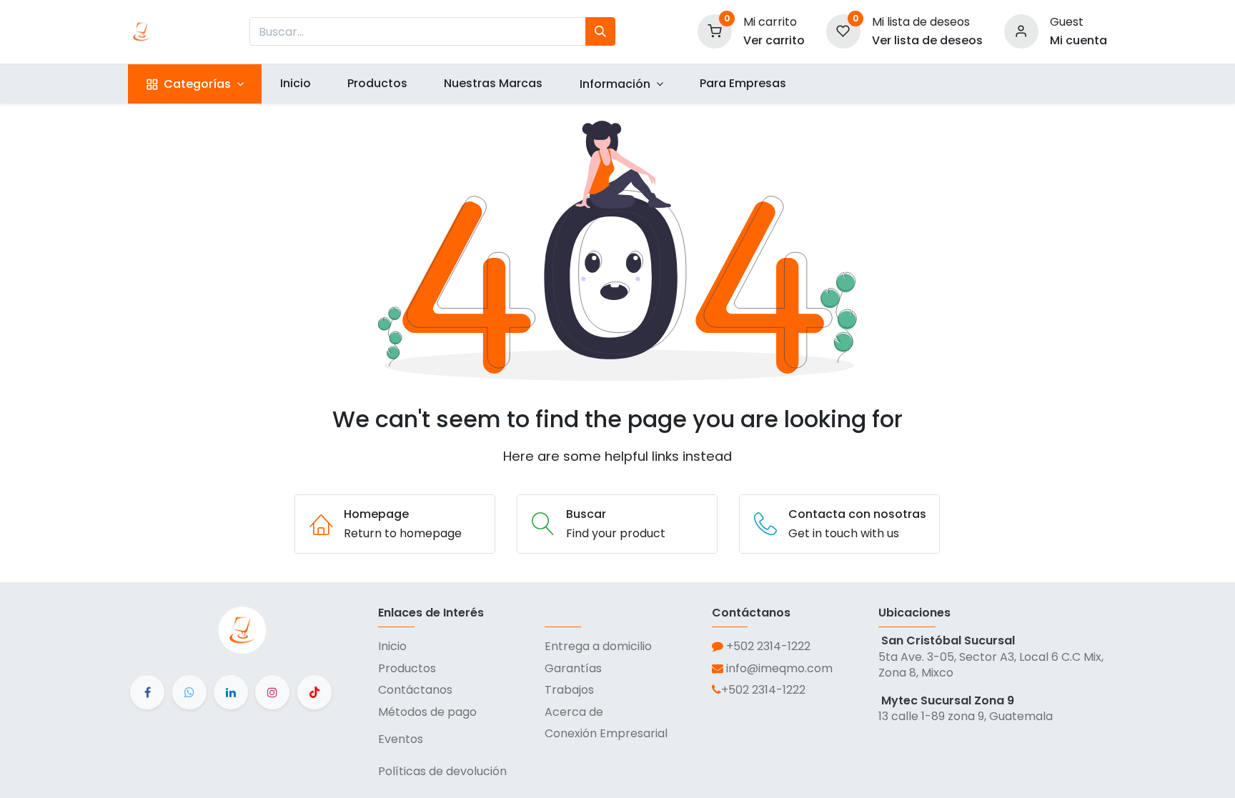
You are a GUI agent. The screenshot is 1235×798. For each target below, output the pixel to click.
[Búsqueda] (600, 31)
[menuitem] (295, 83)
